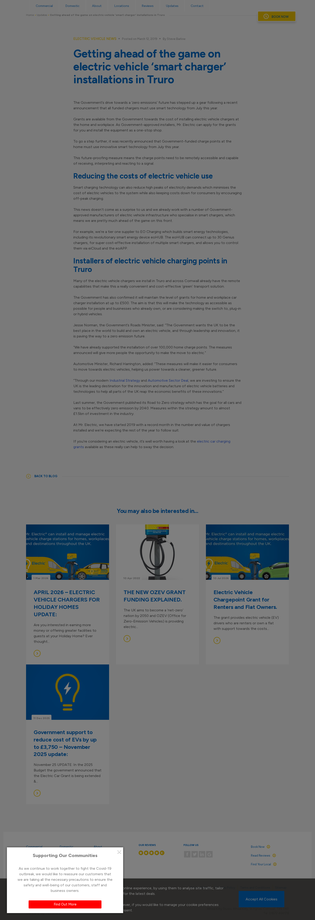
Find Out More (65, 904)
